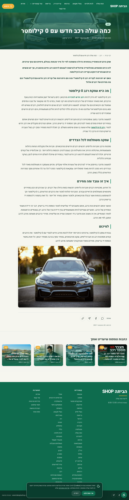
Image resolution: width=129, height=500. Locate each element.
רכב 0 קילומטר (98, 127)
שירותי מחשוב (57, 478)
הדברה (79, 422)
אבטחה (79, 394)
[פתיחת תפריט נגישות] (124, 495)
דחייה (76, 493)
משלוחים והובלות (56, 443)
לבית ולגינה (89, 3)
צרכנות (67, 3)
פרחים (79, 464)
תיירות (79, 482)
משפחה (79, 447)
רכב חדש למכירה (76, 97)
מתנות (59, 447)
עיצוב (80, 457)
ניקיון (60, 450)
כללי (60, 429)
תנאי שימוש (35, 404)
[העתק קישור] (83, 318)
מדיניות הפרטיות (64, 488)
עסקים (59, 457)
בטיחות (79, 408)
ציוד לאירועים (57, 464)
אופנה (80, 397)
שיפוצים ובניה (77, 478)
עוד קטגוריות (37, 3)
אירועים (79, 404)
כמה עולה (100, 3)
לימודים (79, 436)
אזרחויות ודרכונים (55, 397)
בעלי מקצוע (77, 3)
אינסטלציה (58, 401)
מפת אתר (36, 412)
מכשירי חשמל (57, 440)
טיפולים (59, 426)
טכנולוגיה (78, 429)
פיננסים (59, 461)
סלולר (80, 454)
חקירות (79, 426)
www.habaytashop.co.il (20, 495)
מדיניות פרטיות (34, 401)
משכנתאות (78, 443)
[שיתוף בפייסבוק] (96, 318)
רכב (108, 24)
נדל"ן (80, 450)
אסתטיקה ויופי (56, 404)
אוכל (60, 394)
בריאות (48, 3)
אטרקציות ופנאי (76, 401)
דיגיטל (79, 419)
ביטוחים (59, 408)
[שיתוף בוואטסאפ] (102, 318)
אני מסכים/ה (88, 493)
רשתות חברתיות (56, 475)
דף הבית (108, 55)
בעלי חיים (78, 412)
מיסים (80, 440)
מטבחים (59, 436)
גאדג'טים (59, 415)
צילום (80, 468)
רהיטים (79, 471)
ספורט (59, 454)
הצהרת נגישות (35, 408)
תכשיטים (59, 482)
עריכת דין (57, 3)
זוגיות (60, 422)
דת (61, 419)
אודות (23, 3)
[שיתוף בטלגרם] (89, 318)
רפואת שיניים (77, 475)
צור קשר (62, 8)
